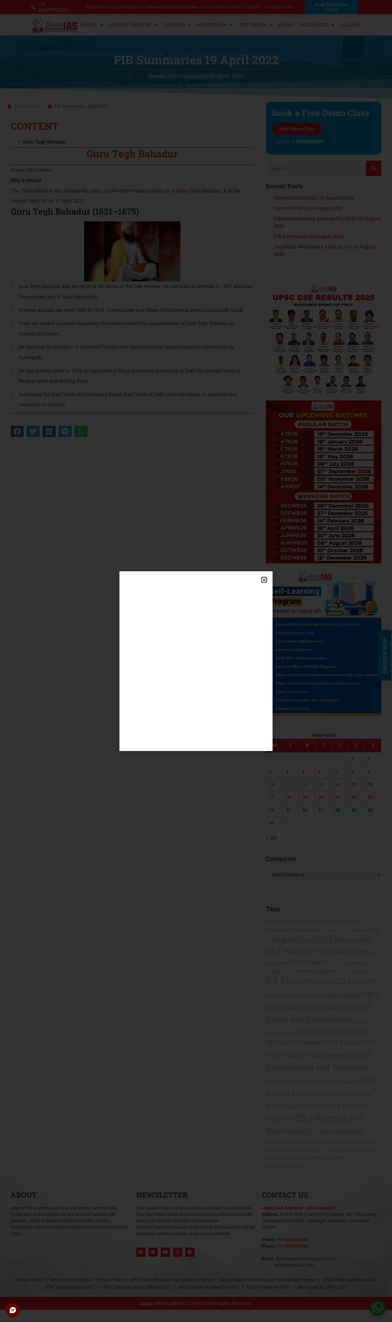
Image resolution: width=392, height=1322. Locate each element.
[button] (264, 579)
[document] (196, 661)
